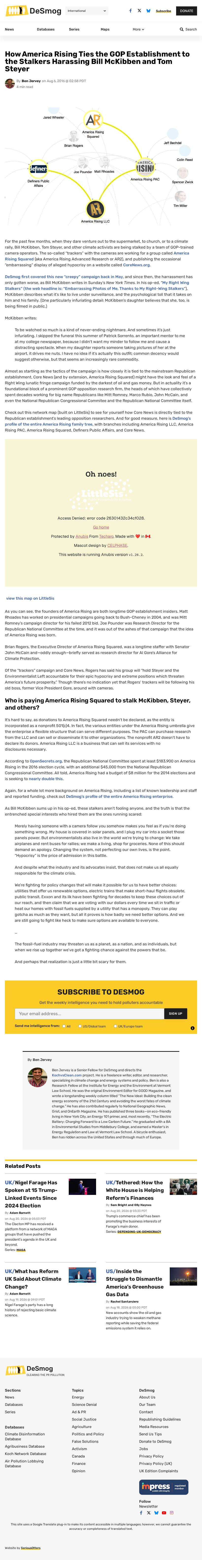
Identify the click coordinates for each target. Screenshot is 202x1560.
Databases (14, 1404)
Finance (78, 1463)
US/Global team (94, 1026)
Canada (78, 1456)
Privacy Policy (151, 1456)
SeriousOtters (30, 1548)
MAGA (21, 1250)
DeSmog (46, 10)
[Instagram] (172, 1513)
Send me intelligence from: (37, 1026)
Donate (186, 11)
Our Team (147, 1404)
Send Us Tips (150, 1434)
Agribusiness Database (25, 1446)
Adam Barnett (20, 1213)
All (68, 1026)
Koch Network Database (25, 1454)
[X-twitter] (139, 11)
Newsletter (148, 1506)
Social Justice (84, 1419)
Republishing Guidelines (160, 1419)
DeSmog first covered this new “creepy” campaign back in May (64, 276)
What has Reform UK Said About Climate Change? (33, 1279)
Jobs (143, 1449)
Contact (146, 1412)
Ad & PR (79, 1412)
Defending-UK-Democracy (139, 1231)
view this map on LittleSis (30, 598)
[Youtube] (164, 1513)
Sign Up (176, 1013)
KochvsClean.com (67, 1075)
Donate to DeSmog (155, 1441)
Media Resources (153, 1427)
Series (10, 1412)
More (137, 29)
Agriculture (81, 1427)
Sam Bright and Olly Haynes (131, 1205)
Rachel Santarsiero (124, 1301)
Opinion (78, 1471)
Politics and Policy (88, 1434)
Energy (78, 1397)
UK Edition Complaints (158, 1471)
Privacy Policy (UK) (155, 1463)
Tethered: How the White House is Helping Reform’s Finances (135, 1190)
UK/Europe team (130, 1026)
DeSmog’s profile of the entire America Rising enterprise (119, 796)
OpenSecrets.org (46, 761)
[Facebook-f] (130, 11)
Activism (79, 1449)
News (9, 1397)
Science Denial (84, 1404)
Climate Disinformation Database (25, 1436)
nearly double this (46, 778)
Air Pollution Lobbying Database (24, 1463)
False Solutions (85, 1441)
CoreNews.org (136, 265)
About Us (147, 1397)
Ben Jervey (31, 81)
